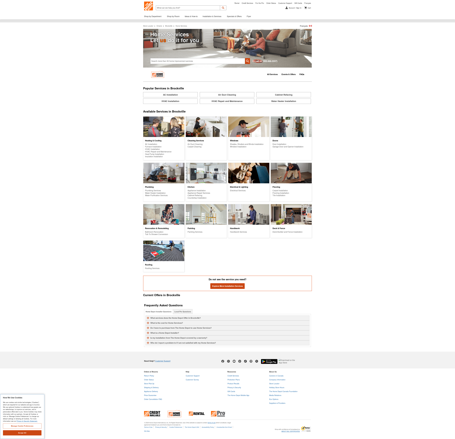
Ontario (159, 26)
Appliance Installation (197, 190)
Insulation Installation (154, 156)
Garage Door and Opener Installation (288, 146)
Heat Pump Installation (154, 154)
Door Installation (279, 144)
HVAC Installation (152, 149)
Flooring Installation (281, 193)
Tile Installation (279, 195)
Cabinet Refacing (195, 195)
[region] (22, 416)
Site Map (147, 431)
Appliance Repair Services (199, 193)
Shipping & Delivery (151, 387)
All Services (272, 74)
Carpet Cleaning (194, 146)
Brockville (168, 26)
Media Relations (275, 395)
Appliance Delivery (151, 391)
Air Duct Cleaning (195, 144)
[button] (223, 7)
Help (187, 371)
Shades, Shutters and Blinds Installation (247, 144)
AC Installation (151, 144)
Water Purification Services (156, 195)
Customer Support (285, 3)
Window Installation (238, 146)
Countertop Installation (197, 198)
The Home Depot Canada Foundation (283, 391)
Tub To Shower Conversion (156, 234)
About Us (273, 371)
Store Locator (148, 26)
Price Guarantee (150, 395)
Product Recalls (233, 383)
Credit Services (247, 3)
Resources (231, 371)
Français (307, 3)
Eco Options (273, 399)
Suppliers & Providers (277, 403)
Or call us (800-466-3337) (264, 61)
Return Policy (149, 376)
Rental (236, 3)
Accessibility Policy (208, 427)
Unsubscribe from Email (224, 427)
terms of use (212, 423)
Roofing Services (152, 268)
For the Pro (259, 3)
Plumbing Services (153, 190)
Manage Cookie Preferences (22, 426)
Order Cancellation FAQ (153, 399)
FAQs (301, 74)
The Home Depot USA (192, 427)
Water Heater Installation (155, 193)
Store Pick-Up (149, 383)
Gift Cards (298, 3)
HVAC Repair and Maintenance (158, 151)
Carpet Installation (280, 190)
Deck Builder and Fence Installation (288, 232)
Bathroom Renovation (154, 232)
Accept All (22, 433)
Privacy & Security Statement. (27, 421)
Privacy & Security (234, 387)
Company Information (277, 379)
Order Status (271, 3)
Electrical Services (238, 190)
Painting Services (195, 232)
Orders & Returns (151, 371)
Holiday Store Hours (276, 387)
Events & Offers (289, 74)
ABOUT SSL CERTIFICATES (290, 431)
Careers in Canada (276, 376)
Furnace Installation (153, 146)
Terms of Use (148, 427)
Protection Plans (234, 379)
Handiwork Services (238, 232)
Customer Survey (192, 379)
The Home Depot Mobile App (238, 395)
